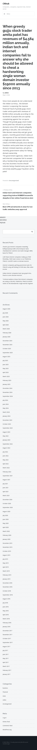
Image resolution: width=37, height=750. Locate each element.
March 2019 (6, 571)
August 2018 (6, 599)
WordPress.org (7, 729)
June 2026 (5, 317)
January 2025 (6, 384)
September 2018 (8, 595)
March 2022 (6, 468)
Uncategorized (14, 180)
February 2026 (7, 333)
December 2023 (7, 420)
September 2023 (8, 428)
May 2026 (5, 321)
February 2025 (7, 380)
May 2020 (5, 523)
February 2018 (7, 622)
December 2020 (7, 499)
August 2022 (6, 448)
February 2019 (7, 575)
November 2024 (7, 392)
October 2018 (7, 591)
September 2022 (8, 444)
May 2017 (5, 658)
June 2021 (5, 487)
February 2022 (7, 472)
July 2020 (5, 515)
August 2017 (6, 646)
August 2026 (6, 309)
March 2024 (6, 412)
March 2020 (6, 531)
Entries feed (6, 721)
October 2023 (7, 424)
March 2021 (6, 495)
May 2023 (5, 436)
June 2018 (5, 607)
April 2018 (6, 615)
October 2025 (7, 348)
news (4, 696)
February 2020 (7, 535)
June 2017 (5, 654)
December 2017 (7, 630)
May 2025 (5, 368)
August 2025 (6, 356)
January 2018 (6, 626)
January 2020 (6, 539)
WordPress (23, 742)
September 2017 (8, 642)
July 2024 (5, 400)
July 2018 (5, 603)
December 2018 (7, 583)
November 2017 (7, 634)
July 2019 (5, 559)
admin (7, 93)
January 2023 (6, 440)
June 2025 (5, 364)
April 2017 (6, 662)
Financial (5, 692)
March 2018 (6, 619)
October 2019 (7, 551)
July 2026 (5, 313)
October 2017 (7, 638)
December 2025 (7, 341)
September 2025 (8, 352)
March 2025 (6, 376)
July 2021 (5, 484)
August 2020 (6, 511)
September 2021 (8, 476)
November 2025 (7, 344)
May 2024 (5, 408)
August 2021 (6, 479)
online (4, 700)
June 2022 (5, 456)
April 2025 (6, 372)
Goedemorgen (6, 743)
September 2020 (8, 507)
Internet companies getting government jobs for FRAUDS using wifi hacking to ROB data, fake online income (18, 267)
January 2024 (6, 416)
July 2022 (5, 452)
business (5, 688)
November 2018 (7, 587)
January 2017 (6, 674)
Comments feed (7, 725)
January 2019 (6, 579)
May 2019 (5, 563)
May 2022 (5, 460)
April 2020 (6, 527)
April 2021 (6, 491)
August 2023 (6, 432)
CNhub (6, 3)
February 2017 (7, 670)
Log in (4, 718)
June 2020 (5, 519)
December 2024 (7, 388)
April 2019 (6, 567)
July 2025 (5, 360)
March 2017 (6, 666)
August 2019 (6, 555)
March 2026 (6, 329)
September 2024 (8, 396)
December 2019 (7, 543)
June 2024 (5, 404)
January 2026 (6, 337)
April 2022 (6, 464)
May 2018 (5, 611)
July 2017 (5, 650)
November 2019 (7, 547)
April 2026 (6, 325)
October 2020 (7, 503)
